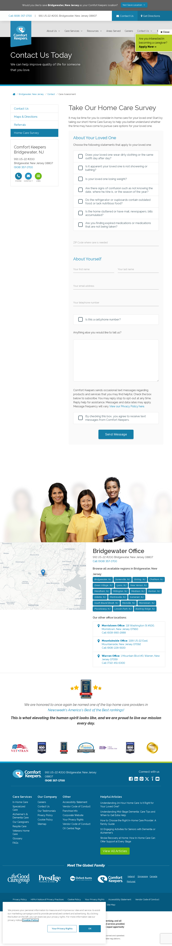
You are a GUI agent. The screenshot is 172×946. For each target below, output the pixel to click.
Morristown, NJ (147, 603)
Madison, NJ (137, 591)
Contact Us (143, 31)
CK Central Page (71, 828)
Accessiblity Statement (75, 802)
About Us (52, 31)
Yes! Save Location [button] (132, 5)
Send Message (116, 434)
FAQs (15, 842)
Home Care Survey (26, 132)
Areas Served (113, 31)
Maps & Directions (25, 116)
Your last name (126, 269)
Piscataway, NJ (102, 609)
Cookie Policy (45, 819)
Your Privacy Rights (73, 819)
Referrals (20, 124)
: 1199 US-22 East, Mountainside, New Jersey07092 (125, 644)
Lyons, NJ (121, 585)
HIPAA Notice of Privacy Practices (47, 899)
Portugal (131, 881)
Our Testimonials (47, 811)
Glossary (17, 838)
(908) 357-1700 (23, 167)
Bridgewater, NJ (102, 579)
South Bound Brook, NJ (106, 603)
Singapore (142, 876)
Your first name (81, 269)
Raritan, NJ (154, 591)
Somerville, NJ (122, 579)
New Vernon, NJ (138, 585)
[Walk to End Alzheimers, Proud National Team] (108, 749)
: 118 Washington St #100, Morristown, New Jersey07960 (128, 629)
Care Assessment (67, 94)
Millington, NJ (120, 591)
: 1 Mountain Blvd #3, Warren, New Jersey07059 (131, 659)
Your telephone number (86, 302)
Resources (93, 31)
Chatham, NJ (156, 579)
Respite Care (19, 826)
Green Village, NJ (103, 585)
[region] (54, 923)
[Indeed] (152, 779)
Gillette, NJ (100, 597)
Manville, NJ (128, 603)
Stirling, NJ (139, 579)
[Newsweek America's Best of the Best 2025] (64, 753)
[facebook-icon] (131, 778)
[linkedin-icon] (136, 778)
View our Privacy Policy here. (127, 406)
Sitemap (42, 824)
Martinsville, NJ (118, 597)
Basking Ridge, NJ (145, 609)
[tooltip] (18, 176)
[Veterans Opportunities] (20, 753)
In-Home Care (20, 802)
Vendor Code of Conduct (76, 806)
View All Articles (115, 851)
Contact (51, 94)
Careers (129, 31)
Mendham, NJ (101, 591)
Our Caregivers (21, 822)
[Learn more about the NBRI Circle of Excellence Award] (152, 752)
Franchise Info (70, 811)
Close (165, 32)
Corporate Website (73, 815)
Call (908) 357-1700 (20, 15)
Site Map (111, 904)
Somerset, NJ (137, 597)
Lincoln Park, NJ (123, 609)
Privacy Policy (45, 815)
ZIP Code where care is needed (90, 242)
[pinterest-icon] (141, 778)
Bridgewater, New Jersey (31, 94)
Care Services (71, 31)
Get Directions (151, 16)
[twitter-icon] (147, 779)
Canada (153, 876)
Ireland (131, 876)
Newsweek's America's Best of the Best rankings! (86, 710)
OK (89, 928)
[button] (53, 31)
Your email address (83, 286)
